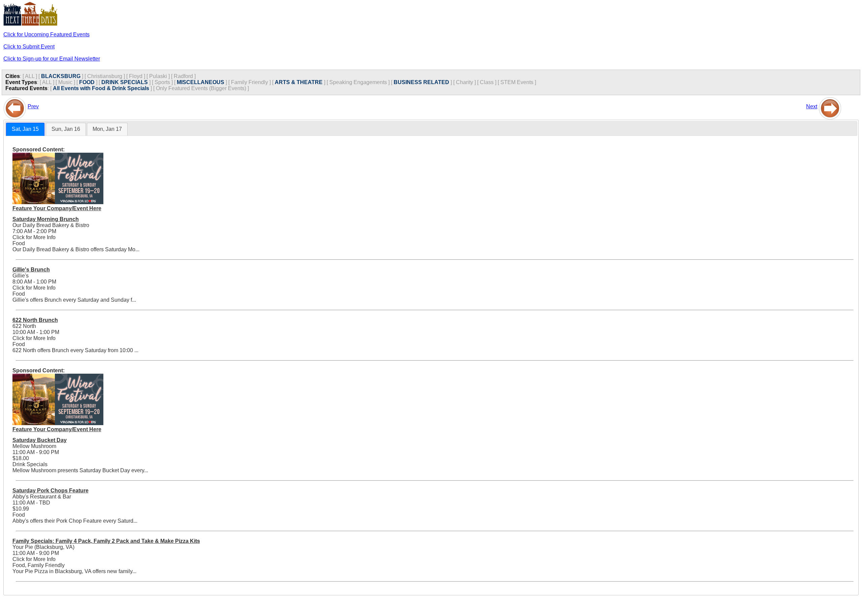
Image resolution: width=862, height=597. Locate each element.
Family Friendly (249, 82)
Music (65, 82)
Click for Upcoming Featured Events (46, 34)
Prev (33, 106)
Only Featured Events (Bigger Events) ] (202, 88)
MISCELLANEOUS (200, 82)
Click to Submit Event (29, 46)
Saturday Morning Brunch (45, 219)
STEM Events (516, 82)
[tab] (25, 129)
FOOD (87, 82)
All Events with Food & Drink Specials (101, 88)
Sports (162, 82)
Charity (464, 82)
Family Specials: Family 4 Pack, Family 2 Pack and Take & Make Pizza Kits (106, 541)
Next (811, 106)
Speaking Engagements (358, 82)
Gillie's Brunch (31, 269)
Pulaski (158, 76)
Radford (183, 76)
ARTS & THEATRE (299, 82)
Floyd (135, 76)
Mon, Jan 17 (107, 129)
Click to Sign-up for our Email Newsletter (51, 59)
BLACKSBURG (60, 76)
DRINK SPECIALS (124, 82)
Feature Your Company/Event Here (56, 208)
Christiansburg (104, 76)
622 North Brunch (35, 320)
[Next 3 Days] (830, 106)
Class (487, 82)
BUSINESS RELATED (421, 82)
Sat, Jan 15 (25, 129)
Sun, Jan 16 (66, 129)
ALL (29, 76)
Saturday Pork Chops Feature (50, 490)
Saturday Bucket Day (39, 440)
